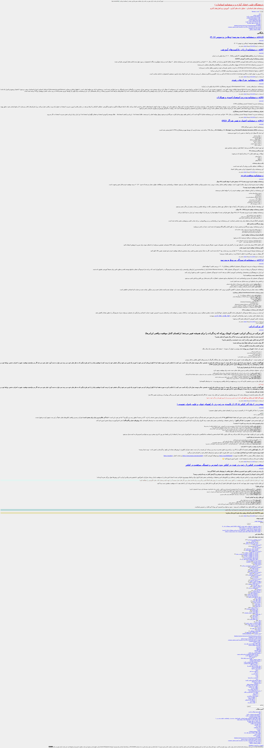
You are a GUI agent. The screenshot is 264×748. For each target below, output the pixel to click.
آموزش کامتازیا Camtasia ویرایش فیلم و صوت (247, 654)
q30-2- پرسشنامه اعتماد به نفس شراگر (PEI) (242, 120)
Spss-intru (254, 541)
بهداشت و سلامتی (257, 586)
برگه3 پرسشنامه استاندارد (255, 19)
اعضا (257, 669)
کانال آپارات (217, 316)
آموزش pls (254, 576)
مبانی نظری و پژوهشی (255, 625)
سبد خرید (259, 646)
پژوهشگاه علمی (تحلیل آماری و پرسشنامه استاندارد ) (239, 4)
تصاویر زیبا (258, 598)
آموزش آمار (258, 544)
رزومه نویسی (258, 603)
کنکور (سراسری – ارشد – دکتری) (253, 623)
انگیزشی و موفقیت (256, 582)
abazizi (245, 46)
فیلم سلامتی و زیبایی (253, 588)
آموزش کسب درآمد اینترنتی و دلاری (250, 565)
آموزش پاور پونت (254, 569)
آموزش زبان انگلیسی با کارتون (251, 552)
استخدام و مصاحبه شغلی (252, 684)
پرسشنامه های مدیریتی (252, 595)
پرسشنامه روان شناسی (252, 594)
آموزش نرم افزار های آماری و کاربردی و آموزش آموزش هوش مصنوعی (244, 26)
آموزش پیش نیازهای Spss (246, 658)
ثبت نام (256, 672)
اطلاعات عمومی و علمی (255, 581)
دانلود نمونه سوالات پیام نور (254, 20)
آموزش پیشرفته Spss (252, 542)
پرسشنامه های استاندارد (255, 660)
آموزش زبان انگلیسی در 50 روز (251, 556)
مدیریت (259, 627)
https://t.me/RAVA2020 (225, 455)
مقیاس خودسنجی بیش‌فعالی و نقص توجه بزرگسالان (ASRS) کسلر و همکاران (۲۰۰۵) (241, 526)
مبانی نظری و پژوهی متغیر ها (254, 23)
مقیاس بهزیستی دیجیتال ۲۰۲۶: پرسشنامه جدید (250, 529)
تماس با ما (255, 693)
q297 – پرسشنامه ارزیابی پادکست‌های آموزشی (241, 49)
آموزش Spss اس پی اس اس (254, 539)
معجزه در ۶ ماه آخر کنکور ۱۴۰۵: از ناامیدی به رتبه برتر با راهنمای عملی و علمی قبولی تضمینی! (220, 404)
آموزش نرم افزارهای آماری (254, 574)
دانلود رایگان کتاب (257, 601)
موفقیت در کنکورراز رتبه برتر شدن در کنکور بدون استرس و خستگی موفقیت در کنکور (224, 465)
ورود (257, 679)
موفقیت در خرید (251, 697)
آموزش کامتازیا (257, 563)
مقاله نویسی (255, 611)
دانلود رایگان (258, 599)
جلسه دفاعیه (255, 610)
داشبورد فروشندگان (256, 681)
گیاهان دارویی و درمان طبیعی (254, 624)
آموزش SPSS (252, 656)
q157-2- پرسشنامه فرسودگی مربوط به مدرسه (242, 260)
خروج (256, 675)
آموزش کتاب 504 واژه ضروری (251, 558)
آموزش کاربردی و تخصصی (254, 28)
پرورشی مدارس (254, 580)
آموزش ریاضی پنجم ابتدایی (252, 548)
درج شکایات (255, 694)
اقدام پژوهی (255, 615)
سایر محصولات (257, 683)
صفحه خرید (252, 701)
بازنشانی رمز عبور (254, 671)
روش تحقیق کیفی (254, 619)
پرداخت (259, 730)
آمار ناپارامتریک (254, 546)
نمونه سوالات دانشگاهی (255, 631)
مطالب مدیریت (254, 688)
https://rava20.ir (168, 455)
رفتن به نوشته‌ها (255, 11)
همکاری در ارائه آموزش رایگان (251, 692)
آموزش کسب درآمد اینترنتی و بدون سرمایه (251, 638)
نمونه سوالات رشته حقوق (252, 632)
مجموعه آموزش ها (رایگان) (254, 653)
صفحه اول (258, 24)
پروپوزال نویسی (254, 607)
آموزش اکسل (255, 568)
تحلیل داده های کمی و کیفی (254, 597)
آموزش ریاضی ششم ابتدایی (251, 550)
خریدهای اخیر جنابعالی (250, 700)
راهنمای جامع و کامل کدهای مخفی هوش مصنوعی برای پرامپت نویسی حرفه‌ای (243, 531)
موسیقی (259, 629)
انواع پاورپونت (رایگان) (256, 723)
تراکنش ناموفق (251, 698)
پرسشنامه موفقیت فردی (252, 175)
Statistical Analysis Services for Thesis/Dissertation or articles (247, 25)
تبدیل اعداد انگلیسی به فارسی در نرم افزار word (250, 527)
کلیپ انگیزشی (257, 650)
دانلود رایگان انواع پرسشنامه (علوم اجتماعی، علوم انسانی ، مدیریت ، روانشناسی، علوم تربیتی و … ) (238, 718)
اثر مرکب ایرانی (256, 326)
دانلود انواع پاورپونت (256, 667)
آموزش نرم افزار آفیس (255, 567)
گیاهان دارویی (257, 651)
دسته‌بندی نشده (257, 602)
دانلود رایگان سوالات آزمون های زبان (249, 559)
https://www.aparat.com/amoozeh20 (193, 455)
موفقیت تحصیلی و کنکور (255, 29)
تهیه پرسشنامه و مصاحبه (252, 608)
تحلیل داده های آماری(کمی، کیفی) (253, 21)
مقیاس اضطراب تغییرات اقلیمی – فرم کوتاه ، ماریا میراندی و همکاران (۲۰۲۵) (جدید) (241, 530)
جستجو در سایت (257, 15)
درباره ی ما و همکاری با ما (255, 690)
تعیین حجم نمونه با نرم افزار (251, 543)
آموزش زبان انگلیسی (256, 551)
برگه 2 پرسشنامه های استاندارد (254, 17)
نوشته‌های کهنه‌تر (258, 521)
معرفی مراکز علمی (256, 628)
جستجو (261, 522)
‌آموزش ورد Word (253, 571)
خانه (260, 13)
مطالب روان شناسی (253, 686)
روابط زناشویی (257, 605)
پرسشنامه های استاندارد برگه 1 (254, 16)
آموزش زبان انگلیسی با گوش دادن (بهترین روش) (247, 554)
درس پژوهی (255, 618)
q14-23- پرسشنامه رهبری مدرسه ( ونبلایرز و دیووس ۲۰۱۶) (236, 37)
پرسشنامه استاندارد (256, 591)
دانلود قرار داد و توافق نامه (252, 685)
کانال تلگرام (226, 316)
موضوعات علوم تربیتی (253, 689)
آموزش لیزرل (255, 577)
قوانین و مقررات (251, 702)
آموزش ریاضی (257, 547)
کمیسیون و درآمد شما (253, 677)
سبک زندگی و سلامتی (253, 584)
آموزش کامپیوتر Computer (253, 561)
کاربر (257, 676)
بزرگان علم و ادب (257, 585)
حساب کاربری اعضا (256, 668)
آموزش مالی (258, 564)
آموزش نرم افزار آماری (255, 572)
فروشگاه (259, 649)
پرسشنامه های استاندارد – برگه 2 (253, 715)
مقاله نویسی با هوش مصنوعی (251, 612)
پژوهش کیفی (255, 616)
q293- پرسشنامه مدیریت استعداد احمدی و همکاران (240, 97)
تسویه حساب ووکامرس (252, 696)
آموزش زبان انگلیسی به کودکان (251, 555)
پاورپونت (259, 589)
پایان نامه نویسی (257, 590)
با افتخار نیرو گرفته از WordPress (256, 745)
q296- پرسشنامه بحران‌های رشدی (247, 80)
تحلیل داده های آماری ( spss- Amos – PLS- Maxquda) (249, 719)
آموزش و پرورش (257, 578)
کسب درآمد (258, 621)
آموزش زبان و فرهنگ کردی (254, 560)
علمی (259, 620)
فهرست (261, 11)
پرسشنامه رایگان (254, 593)
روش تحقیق (258, 606)
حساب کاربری (254, 673)
